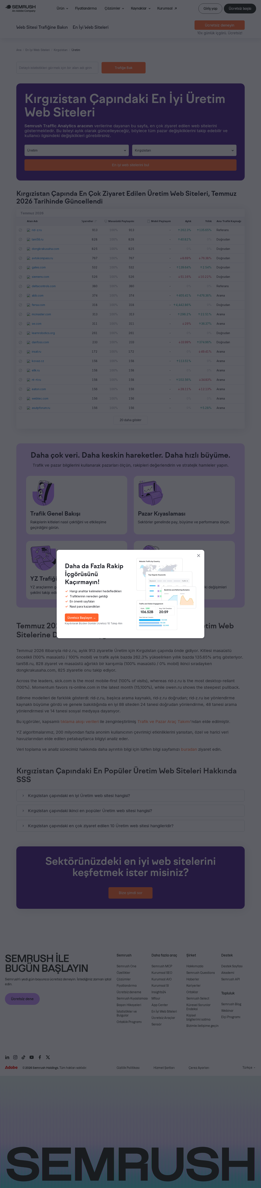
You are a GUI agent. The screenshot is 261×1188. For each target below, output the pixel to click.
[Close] (199, 555)
